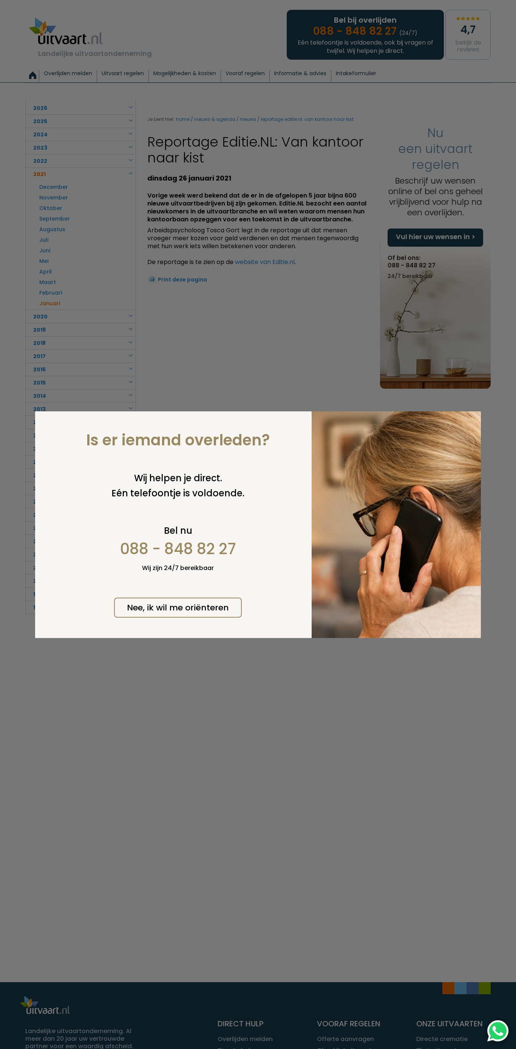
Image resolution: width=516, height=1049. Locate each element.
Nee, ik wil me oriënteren (178, 607)
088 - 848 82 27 (178, 548)
